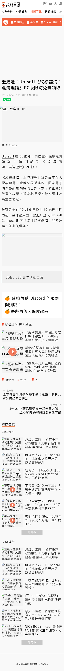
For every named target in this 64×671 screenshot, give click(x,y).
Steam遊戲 (51, 22)
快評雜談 (50, 11)
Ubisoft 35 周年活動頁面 (24, 277)
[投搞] (45, 3)
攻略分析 (7, 11)
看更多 (32, 532)
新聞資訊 (36, 11)
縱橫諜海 (9, 379)
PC (36, 379)
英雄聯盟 (19, 22)
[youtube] (50, 3)
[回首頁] (11, 5)
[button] (60, 3)
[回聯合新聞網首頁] (3, 5)
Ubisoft (24, 379)
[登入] (55, 3)
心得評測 (21, 11)
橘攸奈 (34, 22)
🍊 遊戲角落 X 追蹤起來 (26, 311)
